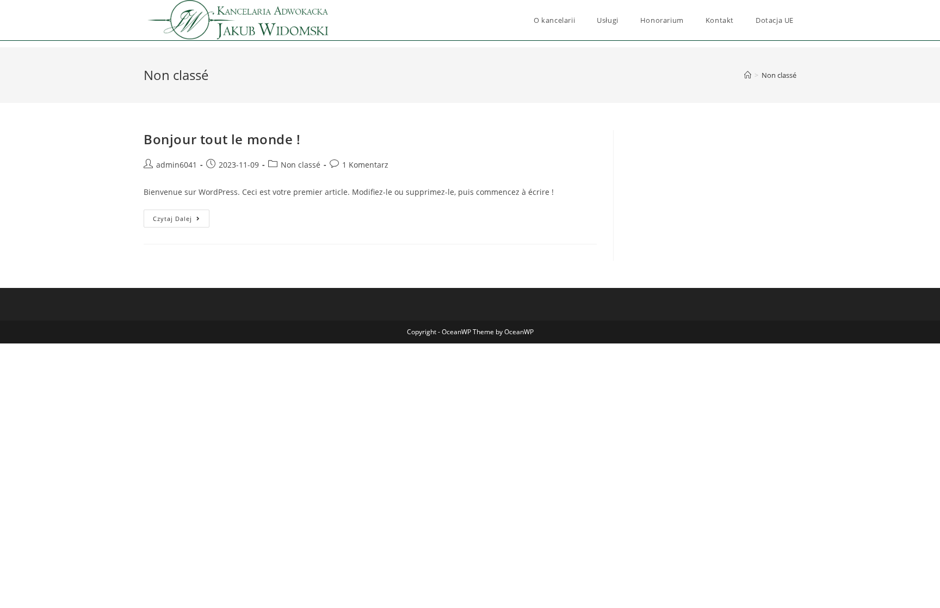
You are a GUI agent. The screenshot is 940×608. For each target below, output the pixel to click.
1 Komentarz (365, 164)
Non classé (779, 75)
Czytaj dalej (181, 216)
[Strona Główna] (747, 75)
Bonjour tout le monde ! (222, 139)
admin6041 (176, 164)
